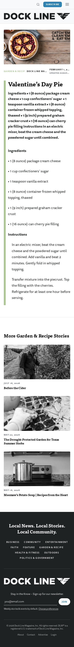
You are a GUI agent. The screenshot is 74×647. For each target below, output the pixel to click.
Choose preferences (48, 609)
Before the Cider (15, 388)
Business (13, 542)
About (20, 634)
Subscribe (52, 4)
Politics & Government (37, 558)
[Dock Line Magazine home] (37, 16)
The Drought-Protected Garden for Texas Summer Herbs (31, 441)
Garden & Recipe (15, 71)
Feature (29, 547)
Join (64, 602)
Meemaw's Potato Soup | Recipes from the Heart (36, 495)
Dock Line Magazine (41, 71)
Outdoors (51, 552)
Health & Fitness (27, 552)
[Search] (38, 5)
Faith (14, 547)
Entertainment (56, 542)
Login (54, 634)
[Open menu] (67, 4)
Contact (31, 634)
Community (32, 542)
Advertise (43, 634)
